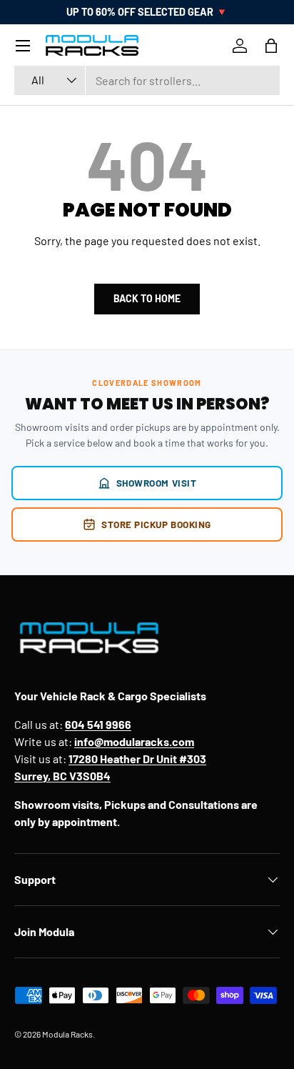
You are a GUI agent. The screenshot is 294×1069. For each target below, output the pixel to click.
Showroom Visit (156, 483)
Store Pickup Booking (156, 524)
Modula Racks (67, 1034)
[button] (271, 45)
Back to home (147, 298)
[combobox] (147, 80)
